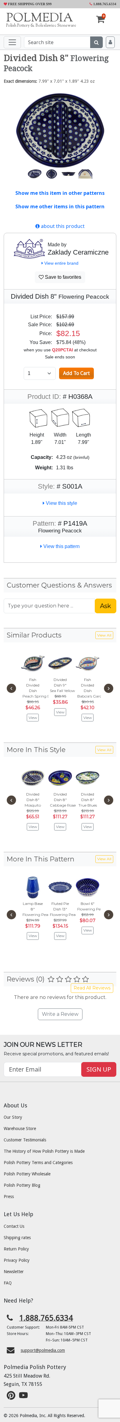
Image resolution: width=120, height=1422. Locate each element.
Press (9, 1196)
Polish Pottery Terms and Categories (38, 1162)
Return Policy (16, 1248)
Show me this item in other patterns (60, 193)
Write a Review (60, 1014)
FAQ (8, 1282)
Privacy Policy (17, 1260)
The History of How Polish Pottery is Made (44, 1151)
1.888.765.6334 (104, 4)
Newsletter (14, 1271)
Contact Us (14, 1226)
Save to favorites (62, 277)
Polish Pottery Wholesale (27, 1173)
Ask (105, 606)
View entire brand (60, 263)
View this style (61, 503)
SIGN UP (98, 1069)
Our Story (13, 1117)
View (33, 717)
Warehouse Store (20, 1128)
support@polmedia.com (43, 1350)
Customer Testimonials (25, 1139)
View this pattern (61, 546)
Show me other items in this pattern (60, 206)
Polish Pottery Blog (22, 1185)
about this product (62, 226)
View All (104, 635)
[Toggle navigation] (12, 42)
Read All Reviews (92, 988)
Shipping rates (17, 1237)
